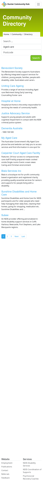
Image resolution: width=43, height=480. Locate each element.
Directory (28, 34)
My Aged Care (9, 137)
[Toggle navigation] (38, 4)
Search (36, 58)
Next (17, 236)
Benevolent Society (12, 68)
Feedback (5, 478)
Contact (4, 470)
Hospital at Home (11, 101)
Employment (6, 463)
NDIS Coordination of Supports (32, 470)
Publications (6, 466)
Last (23, 236)
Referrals (5, 474)
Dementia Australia (11, 128)
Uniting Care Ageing (12, 86)
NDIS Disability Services (29, 464)
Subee (4, 215)
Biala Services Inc (11, 170)
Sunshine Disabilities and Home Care (19, 193)
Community (17, 34)
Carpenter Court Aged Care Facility (20, 153)
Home (6, 34)
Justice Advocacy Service (15, 113)
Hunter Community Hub (18, 4)
